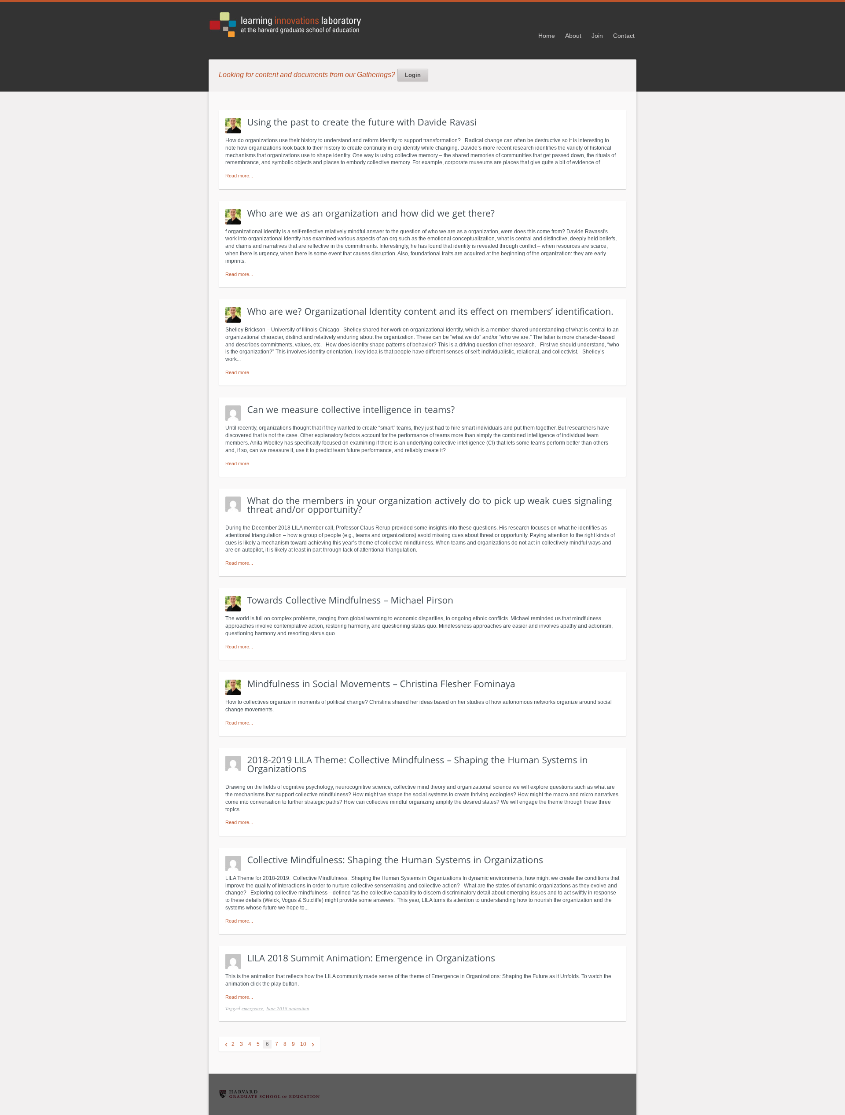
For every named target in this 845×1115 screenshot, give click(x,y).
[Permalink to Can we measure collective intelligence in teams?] (351, 409)
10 (303, 1044)
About (573, 35)
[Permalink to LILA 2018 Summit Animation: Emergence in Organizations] (371, 957)
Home (546, 35)
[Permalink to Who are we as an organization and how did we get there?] (371, 212)
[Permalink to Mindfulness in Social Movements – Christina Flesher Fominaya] (381, 683)
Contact (624, 35)
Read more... (239, 175)
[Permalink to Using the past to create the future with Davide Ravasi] (362, 121)
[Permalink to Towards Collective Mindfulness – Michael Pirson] (350, 600)
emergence (252, 1008)
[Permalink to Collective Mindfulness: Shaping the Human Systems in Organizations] (395, 859)
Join (597, 35)
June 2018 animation (287, 1008)
